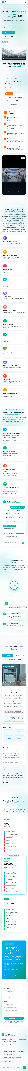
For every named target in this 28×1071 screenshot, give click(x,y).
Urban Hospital (21, 655)
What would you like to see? (11, 1007)
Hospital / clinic (8, 994)
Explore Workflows (10, 37)
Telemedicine (9, 655)
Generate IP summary (20, 533)
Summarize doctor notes (8, 538)
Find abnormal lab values (8, 533)
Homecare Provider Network (15, 659)
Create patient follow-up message (10, 536)
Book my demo (13, 1018)
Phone (6, 1001)
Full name (6, 982)
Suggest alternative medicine (9, 528)
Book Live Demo (7, 32)
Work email (7, 988)
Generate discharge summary (9, 525)
